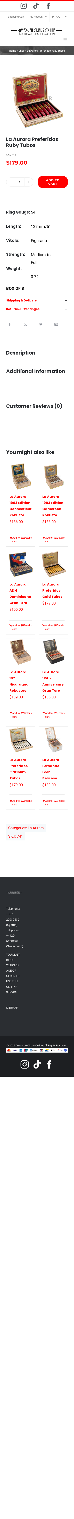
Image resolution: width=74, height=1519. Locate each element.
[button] (37, 300)
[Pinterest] (40, 325)
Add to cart (53, 181)
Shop (21, 50)
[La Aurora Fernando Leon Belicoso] (53, 740)
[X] (25, 325)
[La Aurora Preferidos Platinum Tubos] (20, 740)
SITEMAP (12, 1007)
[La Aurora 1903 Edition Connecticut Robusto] (20, 476)
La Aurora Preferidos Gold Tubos (52, 590)
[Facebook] (10, 325)
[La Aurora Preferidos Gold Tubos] (53, 564)
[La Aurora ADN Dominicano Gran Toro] (20, 564)
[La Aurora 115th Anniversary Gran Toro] (53, 652)
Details (28, 537)
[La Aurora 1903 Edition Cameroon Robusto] (53, 476)
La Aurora (36, 828)
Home (12, 50)
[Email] (56, 325)
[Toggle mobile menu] (66, 40)
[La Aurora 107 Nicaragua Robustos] (20, 652)
